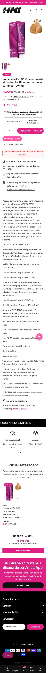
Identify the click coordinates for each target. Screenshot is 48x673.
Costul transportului (21, 94)
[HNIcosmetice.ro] (11, 10)
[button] (33, 21)
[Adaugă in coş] (18, 496)
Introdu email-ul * (13, 624)
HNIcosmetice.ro (26, 642)
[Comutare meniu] (42, 10)
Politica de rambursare (23, 660)
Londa (4, 503)
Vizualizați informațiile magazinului (21, 187)
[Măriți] (23, 38)
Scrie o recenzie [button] (23, 548)
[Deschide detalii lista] (39, 336)
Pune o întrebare (21, 406)
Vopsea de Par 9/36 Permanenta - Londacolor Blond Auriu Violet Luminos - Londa (12, 512)
